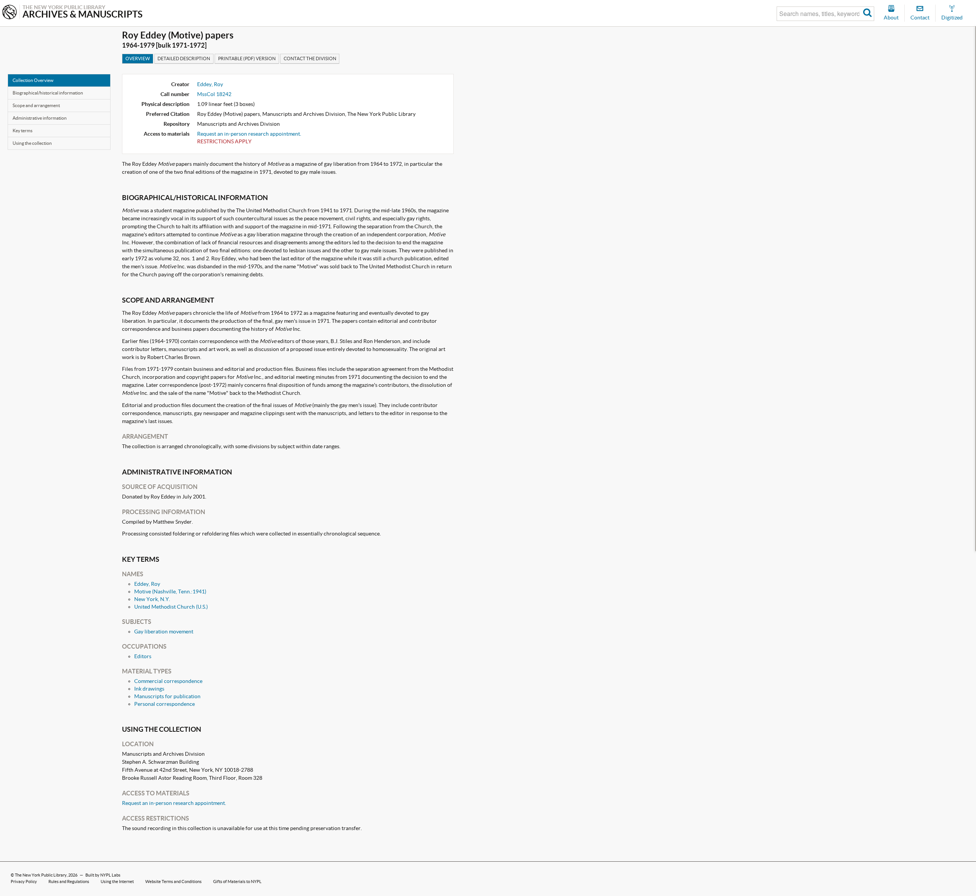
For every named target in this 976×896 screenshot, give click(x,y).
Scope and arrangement (36, 105)
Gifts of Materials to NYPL (237, 881)
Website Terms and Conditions (173, 881)
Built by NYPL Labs (102, 875)
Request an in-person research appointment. (249, 134)
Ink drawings (149, 689)
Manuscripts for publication (167, 696)
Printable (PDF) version (247, 58)
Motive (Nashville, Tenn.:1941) (170, 591)
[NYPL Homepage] (9, 13)
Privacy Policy (24, 881)
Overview (137, 58)
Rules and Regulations (68, 881)
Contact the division (310, 58)
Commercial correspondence (168, 681)
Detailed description (183, 58)
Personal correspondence (164, 704)
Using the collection (32, 143)
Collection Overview (33, 80)
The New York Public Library (41, 875)
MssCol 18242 (214, 94)
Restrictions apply (224, 141)
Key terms (22, 130)
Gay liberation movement (163, 631)
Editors (142, 656)
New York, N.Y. (152, 599)
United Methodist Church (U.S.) (171, 607)
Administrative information (40, 117)
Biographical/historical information (48, 92)
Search (867, 13)
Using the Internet (117, 881)
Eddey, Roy (210, 84)
